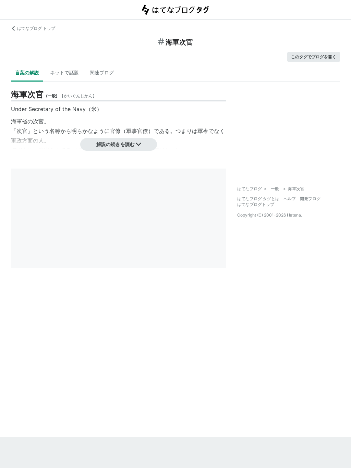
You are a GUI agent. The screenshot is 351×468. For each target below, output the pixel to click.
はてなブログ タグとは (258, 198)
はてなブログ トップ (36, 28)
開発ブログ (310, 198)
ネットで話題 (64, 72)
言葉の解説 (27, 72)
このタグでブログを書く (313, 56)
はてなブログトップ (255, 204)
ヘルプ (289, 198)
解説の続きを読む (115, 144)
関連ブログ (102, 72)
